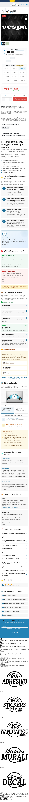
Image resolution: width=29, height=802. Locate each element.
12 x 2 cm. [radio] (14, 68)
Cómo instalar (14, 654)
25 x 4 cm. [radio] (14, 72)
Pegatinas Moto (5, 127)
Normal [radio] (8, 60)
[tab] (3, 43)
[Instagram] (1, 798)
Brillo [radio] (12, 57)
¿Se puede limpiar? (7, 548)
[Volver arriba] (0, 801)
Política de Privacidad (17, 628)
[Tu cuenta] (23, 4)
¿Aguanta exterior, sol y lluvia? (10, 558)
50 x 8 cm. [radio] (6, 80)
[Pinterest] (4, 798)
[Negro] (8, 52)
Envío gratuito (7, 95)
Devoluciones (19, 653)
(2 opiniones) (13, 12)
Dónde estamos (21, 658)
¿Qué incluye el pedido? (8, 552)
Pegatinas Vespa (11, 8)
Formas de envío (4, 653)
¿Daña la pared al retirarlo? (9, 545)
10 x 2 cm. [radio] (6, 68)
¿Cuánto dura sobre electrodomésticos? (13, 570)
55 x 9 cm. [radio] (14, 80)
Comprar (2, 652)
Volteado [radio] (14, 60)
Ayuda (24, 665)
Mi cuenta (20, 665)
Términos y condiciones (5, 661)
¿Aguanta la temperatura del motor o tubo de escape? (13, 574)
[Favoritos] (20, 4)
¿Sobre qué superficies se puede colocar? (13, 533)
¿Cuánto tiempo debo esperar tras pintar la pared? (13, 541)
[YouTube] (6, 798)
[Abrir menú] (2, 4)
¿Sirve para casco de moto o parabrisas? (13, 567)
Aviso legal (25, 661)
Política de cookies (4, 662)
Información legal (4, 660)
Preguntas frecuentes (5, 654)
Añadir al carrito (20, 99)
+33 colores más (20, 51)
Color (14, 49)
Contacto (2, 664)
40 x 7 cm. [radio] (14, 76)
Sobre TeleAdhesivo (5, 658)
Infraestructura (13, 658)
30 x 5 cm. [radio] (22, 72)
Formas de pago (12, 653)
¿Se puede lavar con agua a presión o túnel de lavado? (12, 562)
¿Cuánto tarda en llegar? (8, 555)
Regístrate (15, 632)
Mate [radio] (8, 57)
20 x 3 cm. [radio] (6, 72)
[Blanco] (4, 52)
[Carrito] (27, 4)
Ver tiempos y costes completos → (10, 507)
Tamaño (14, 65)
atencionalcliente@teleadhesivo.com (9, 665)
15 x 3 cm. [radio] (22, 68)
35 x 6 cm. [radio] (6, 76)
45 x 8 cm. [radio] (22, 76)
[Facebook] (3, 798)
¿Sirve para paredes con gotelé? (11, 537)
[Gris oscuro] (12, 52)
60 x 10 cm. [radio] (22, 80)
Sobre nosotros (4, 657)
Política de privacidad (17, 661)
